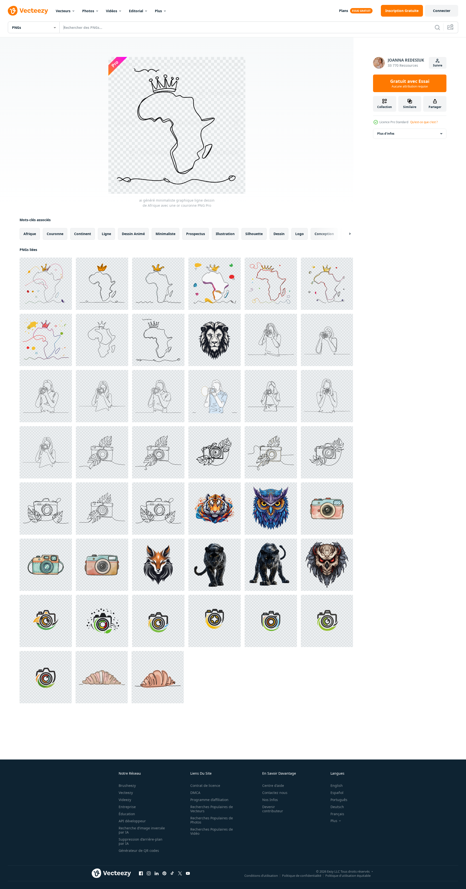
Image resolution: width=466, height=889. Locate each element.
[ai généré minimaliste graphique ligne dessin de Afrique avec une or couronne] (46, 284)
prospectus (195, 233)
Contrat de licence (205, 785)
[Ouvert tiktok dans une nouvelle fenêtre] (172, 873)
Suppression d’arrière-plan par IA (140, 841)
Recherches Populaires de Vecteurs (211, 808)
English (336, 785)
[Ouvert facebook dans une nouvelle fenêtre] (141, 873)
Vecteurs (63, 11)
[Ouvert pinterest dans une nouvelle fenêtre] (164, 873)
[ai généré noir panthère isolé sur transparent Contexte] (214, 565)
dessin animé (133, 233)
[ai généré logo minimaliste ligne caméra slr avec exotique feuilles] (102, 452)
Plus (158, 11)
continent (82, 233)
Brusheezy (127, 785)
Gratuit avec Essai (409, 83)
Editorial (136, 11)
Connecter (441, 10)
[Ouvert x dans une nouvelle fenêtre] (180, 873)
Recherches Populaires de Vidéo (211, 831)
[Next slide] (345, 234)
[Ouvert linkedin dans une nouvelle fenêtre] (157, 873)
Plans (343, 10)
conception (324, 233)
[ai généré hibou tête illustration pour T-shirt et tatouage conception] (271, 508)
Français (337, 814)
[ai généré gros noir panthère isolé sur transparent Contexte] (271, 565)
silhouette (254, 233)
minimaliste (165, 233)
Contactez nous (274, 792)
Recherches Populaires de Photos (211, 820)
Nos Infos (270, 799)
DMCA (195, 792)
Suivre (437, 65)
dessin (278, 233)
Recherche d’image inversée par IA (142, 830)
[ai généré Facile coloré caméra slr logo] (46, 621)
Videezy (125, 799)
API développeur (132, 821)
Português (338, 799)
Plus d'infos (385, 133)
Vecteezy (126, 792)
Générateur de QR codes (139, 850)
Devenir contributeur (272, 808)
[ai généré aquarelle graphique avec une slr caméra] (327, 508)
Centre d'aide (273, 785)
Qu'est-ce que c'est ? (424, 122)
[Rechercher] (437, 27)
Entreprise (127, 806)
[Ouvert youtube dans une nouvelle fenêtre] (188, 873)
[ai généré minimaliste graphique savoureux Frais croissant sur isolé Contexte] (102, 677)
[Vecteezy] (28, 11)
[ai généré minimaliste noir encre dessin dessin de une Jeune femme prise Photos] (271, 340)
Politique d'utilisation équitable (348, 875)
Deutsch (337, 806)
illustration (225, 233)
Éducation (127, 814)
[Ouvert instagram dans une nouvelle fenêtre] (149, 873)
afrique (29, 233)
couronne (55, 233)
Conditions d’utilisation (261, 875)
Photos (88, 11)
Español (336, 792)
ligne (106, 233)
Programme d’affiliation (209, 799)
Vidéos (111, 11)
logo (299, 233)
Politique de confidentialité (301, 875)
